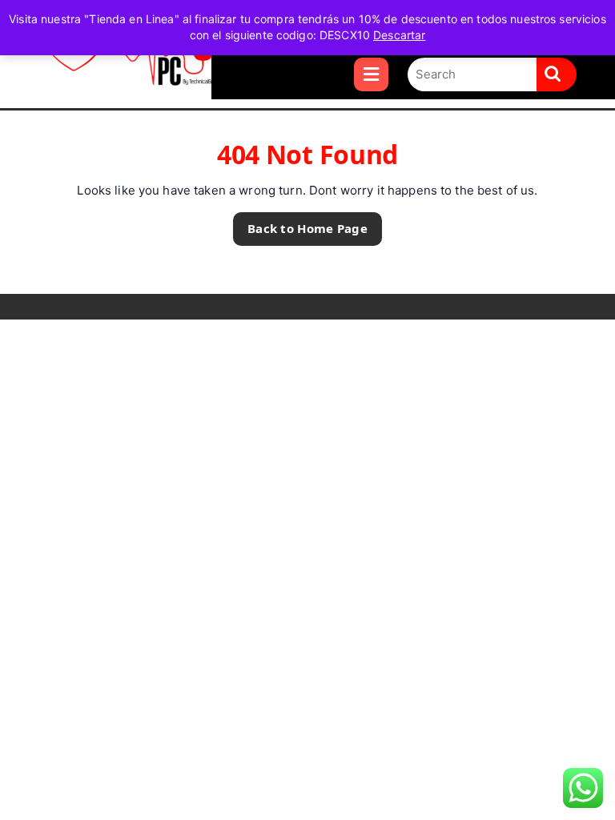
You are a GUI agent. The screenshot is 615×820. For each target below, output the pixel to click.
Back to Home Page (300, 224)
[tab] (371, 74)
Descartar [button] (399, 35)
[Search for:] (472, 75)
